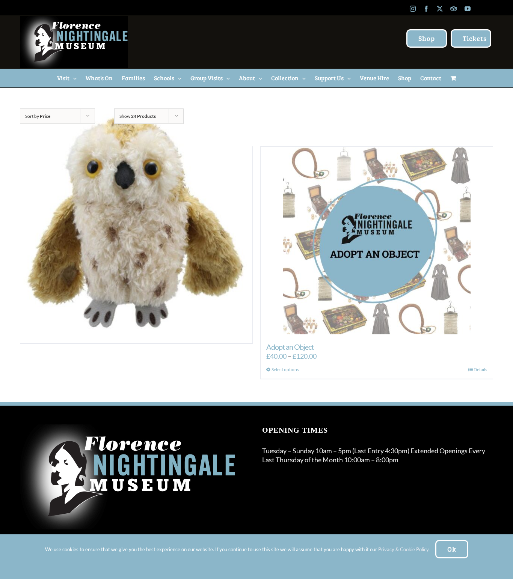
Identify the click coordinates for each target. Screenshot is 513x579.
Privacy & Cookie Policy (403, 549)
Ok (451, 548)
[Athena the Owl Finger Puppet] (136, 223)
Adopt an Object (290, 346)
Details (480, 369)
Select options (285, 369)
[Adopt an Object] (377, 240)
